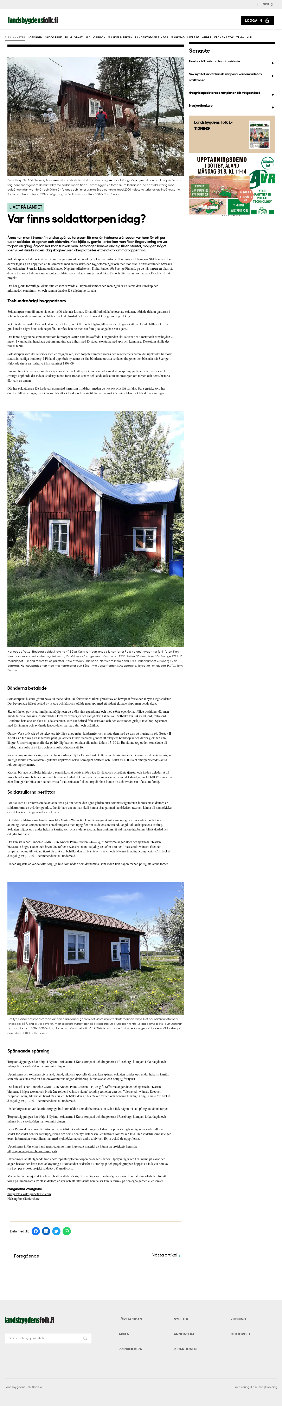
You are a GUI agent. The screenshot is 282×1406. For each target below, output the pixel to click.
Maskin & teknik (120, 37)
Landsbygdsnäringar (151, 37)
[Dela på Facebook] (36, 1231)
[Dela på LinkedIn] (46, 1231)
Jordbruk (35, 37)
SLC (88, 37)
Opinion (99, 37)
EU (66, 37)
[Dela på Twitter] (56, 1231)
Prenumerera (130, 1349)
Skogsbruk (53, 37)
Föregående (26, 1256)
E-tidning (237, 1319)
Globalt (76, 37)
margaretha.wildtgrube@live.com (29, 1194)
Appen (124, 1334)
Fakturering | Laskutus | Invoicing (255, 1387)
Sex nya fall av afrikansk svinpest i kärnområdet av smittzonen (225, 77)
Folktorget (239, 1334)
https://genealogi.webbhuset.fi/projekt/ (32, 1151)
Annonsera (184, 1334)
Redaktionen (185, 1349)
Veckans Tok (224, 37)
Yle (249, 37)
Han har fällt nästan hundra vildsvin (214, 61)
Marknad (178, 37)
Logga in (253, 20)
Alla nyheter (15, 37)
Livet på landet (199, 37)
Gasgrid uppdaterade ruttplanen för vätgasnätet (224, 93)
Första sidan (130, 1319)
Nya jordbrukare (201, 105)
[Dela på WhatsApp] (67, 1231)
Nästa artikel (164, 1255)
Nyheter (181, 1319)
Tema (240, 37)
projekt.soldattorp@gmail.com (52, 1168)
